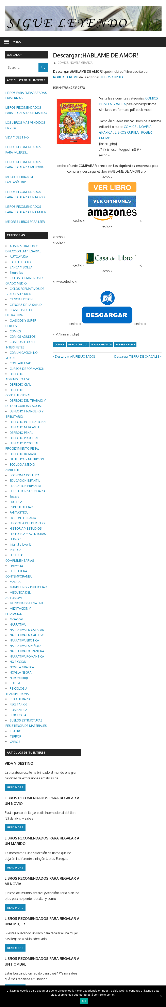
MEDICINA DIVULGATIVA (26, 603)
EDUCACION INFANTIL (25, 480)
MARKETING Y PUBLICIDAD (28, 587)
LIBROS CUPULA (111, 77)
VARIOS (15, 742)
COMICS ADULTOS (23, 337)
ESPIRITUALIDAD (21, 507)
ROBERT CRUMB (65, 77)
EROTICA (16, 502)
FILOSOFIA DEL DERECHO (27, 523)
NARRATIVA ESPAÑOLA (26, 646)
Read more (15, 787)
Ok (84, 1001)
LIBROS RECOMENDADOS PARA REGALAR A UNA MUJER (25, 209)
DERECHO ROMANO (23, 454)
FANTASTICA (19, 512)
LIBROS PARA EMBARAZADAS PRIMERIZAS (26, 95)
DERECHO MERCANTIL (25, 427)
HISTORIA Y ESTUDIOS (26, 528)
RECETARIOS (19, 704)
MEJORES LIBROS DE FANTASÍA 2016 (19, 179)
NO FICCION (18, 662)
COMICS (63, 62)
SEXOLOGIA (18, 715)
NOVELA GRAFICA (81, 62)
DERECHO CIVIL (20, 384)
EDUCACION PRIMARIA (25, 486)
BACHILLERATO (20, 262)
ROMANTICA (18, 710)
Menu (17, 41)
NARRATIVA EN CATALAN (27, 630)
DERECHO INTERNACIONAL (28, 422)
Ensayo (14, 497)
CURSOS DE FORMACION (27, 369)
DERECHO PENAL (21, 433)
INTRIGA (15, 550)
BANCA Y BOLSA (21, 267)
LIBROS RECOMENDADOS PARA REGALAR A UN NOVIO (25, 194)
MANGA (15, 582)
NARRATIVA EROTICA (24, 640)
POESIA (15, 683)
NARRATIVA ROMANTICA (27, 656)
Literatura (16, 566)
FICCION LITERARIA (23, 518)
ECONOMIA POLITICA (24, 475)
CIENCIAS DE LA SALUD (26, 305)
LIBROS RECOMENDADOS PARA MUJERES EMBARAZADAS (23, 150)
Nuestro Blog (19, 678)
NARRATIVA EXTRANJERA (27, 651)
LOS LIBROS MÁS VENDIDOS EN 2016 (25, 125)
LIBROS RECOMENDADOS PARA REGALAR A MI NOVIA (24, 164)
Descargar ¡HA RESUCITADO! (75, 356)
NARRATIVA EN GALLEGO (27, 635)
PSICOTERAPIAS (21, 699)
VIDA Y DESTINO (17, 137)
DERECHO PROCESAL (24, 438)
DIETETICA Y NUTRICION (27, 459)
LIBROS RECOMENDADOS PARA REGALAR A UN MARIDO (26, 110)
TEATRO (15, 731)
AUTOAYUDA (19, 257)
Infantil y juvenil (20, 544)
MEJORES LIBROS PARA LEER (25, 222)
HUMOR (15, 539)
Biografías (16, 273)
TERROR (15, 736)
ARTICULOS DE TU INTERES (26, 752)
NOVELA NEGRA (21, 672)
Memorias (16, 619)
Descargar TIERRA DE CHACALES (136, 356)
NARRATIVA (18, 624)
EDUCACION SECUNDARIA (28, 491)
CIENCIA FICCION (21, 299)
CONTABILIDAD (20, 363)
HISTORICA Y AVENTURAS (28, 534)
